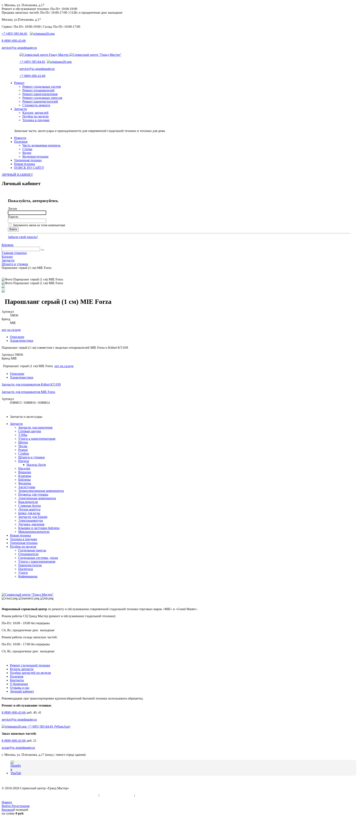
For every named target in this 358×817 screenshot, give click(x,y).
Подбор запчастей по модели (30, 672)
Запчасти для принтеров (35, 427)
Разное (23, 450)
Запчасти (16, 423)
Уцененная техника (23, 543)
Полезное (16, 676)
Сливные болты (29, 505)
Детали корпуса (29, 509)
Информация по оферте (116, 795)
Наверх (7, 802)
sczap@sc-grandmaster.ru (18, 747)
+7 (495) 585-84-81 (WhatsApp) (48, 726)
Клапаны (24, 476)
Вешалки (24, 472)
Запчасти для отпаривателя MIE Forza (28, 392)
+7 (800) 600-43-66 (32, 76)
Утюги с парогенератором (36, 561)
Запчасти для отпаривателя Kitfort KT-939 (31, 384)
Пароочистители (30, 565)
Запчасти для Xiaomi (32, 517)
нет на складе (11, 330)
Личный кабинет (22, 691)
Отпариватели (28, 554)
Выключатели (28, 502)
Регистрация (20, 806)
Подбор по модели (23, 546)
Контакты (17, 680)
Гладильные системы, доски (38, 557)
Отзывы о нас (19, 687)
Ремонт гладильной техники (30, 665)
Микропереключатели (34, 531)
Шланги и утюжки (31, 457)
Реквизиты (143, 795)
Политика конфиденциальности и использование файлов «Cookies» (50, 795)
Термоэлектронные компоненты (41, 490)
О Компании (19, 684)
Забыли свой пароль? (23, 237)
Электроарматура (30, 520)
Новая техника (20, 535)
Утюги (23, 572)
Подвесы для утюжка (33, 494)
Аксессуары (26, 487)
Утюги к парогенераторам (36, 438)
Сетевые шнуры (29, 431)
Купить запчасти (22, 669)
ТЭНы (22, 435)
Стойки (23, 453)
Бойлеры (24, 479)
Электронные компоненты (37, 498)
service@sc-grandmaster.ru (19, 47)
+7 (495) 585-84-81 (15, 33)
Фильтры (24, 483)
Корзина (7, 245)
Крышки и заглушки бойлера (38, 528)
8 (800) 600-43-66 (14, 40)
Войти (7, 806)
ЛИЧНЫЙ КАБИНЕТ (17, 174)
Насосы (23, 461)
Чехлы (22, 446)
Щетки (23, 442)
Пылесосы (25, 569)
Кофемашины (27, 576)
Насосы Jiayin (36, 464)
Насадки (24, 468)
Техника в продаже (23, 539)
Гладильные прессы (32, 550)
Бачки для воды (29, 513)
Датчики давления (31, 524)
